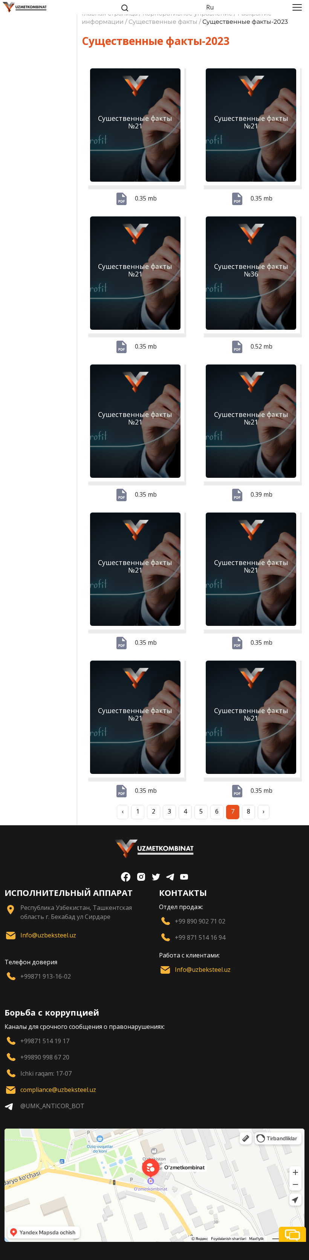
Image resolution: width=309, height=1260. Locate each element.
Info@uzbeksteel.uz (48, 935)
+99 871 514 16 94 (200, 937)
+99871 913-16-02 (45, 976)
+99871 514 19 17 (44, 1041)
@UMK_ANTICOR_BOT (52, 1106)
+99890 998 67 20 (44, 1057)
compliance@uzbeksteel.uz (58, 1090)
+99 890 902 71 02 (200, 921)
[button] (292, 1234)
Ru (210, 7)
